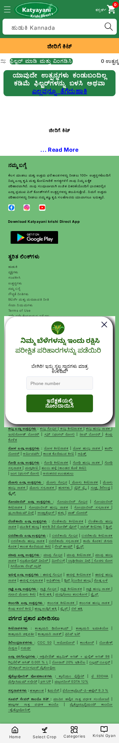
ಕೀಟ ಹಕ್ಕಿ (46, 594)
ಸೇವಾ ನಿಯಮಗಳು (20, 305)
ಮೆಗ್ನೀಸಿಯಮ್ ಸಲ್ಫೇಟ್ (22, 681)
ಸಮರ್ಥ (26, 648)
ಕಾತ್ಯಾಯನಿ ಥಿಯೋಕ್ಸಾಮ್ (53, 628)
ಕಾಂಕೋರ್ (87, 642)
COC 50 (44, 642)
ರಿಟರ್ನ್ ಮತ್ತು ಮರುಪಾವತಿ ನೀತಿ (28, 299)
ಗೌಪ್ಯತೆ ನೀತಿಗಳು (18, 294)
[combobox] (59, 26)
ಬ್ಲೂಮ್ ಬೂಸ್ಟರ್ (99, 662)
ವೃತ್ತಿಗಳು (13, 272)
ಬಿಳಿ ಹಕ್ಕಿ (77, 608)
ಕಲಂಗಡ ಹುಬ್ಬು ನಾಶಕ (95, 603)
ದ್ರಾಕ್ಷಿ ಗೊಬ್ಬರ (49, 589)
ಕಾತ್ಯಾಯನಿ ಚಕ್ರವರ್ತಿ (21, 634)
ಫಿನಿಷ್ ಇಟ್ (72, 634)
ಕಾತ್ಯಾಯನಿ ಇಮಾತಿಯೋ (92, 628)
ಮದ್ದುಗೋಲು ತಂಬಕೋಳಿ (72, 594)
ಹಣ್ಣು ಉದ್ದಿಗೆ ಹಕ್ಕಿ (46, 608)
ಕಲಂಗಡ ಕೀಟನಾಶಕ (61, 603)
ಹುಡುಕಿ (13, 267)
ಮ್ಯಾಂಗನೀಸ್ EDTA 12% (72, 681)
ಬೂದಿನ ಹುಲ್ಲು (82, 580)
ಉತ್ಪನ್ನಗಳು (15, 283)
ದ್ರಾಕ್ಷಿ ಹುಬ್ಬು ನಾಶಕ (99, 589)
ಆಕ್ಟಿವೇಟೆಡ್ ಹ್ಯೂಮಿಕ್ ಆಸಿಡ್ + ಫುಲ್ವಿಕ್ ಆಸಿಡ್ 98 (75, 656)
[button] (11, 9)
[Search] (108, 26)
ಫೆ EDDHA (100, 676)
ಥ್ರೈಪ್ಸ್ (94, 594)
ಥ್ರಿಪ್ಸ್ (67, 580)
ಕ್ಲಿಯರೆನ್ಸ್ (53, 690)
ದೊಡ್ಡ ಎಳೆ (101, 580)
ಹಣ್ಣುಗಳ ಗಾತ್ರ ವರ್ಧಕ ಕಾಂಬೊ (33, 704)
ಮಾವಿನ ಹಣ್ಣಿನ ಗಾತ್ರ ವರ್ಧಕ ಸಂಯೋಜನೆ (81, 699)
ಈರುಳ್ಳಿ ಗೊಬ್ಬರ (52, 574)
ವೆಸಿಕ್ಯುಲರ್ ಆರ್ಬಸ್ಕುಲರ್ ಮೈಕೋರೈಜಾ (32, 667)
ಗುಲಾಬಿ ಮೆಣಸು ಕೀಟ (22, 594)
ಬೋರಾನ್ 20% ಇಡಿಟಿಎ (69, 662)
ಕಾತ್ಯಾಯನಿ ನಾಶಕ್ (50, 634)
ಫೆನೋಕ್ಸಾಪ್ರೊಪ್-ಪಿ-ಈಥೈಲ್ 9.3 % (85, 690)
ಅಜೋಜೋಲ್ (65, 642)
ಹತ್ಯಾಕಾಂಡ (37, 690)
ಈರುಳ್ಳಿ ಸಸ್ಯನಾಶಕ (31, 580)
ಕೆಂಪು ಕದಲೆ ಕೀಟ (20, 608)
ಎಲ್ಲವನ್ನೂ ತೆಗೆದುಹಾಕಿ (59, 91)
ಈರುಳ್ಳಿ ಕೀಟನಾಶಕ (78, 574)
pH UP (45, 681)
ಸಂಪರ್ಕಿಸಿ (14, 277)
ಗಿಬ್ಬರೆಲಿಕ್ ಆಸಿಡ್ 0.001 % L (28, 662)
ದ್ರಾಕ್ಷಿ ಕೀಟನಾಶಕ (71, 589)
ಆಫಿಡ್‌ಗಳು (53, 580)
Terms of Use (19, 310)
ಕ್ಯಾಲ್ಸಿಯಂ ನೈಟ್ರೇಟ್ (71, 676)
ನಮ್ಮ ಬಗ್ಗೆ (14, 288)
